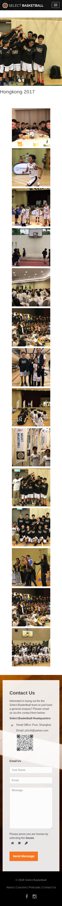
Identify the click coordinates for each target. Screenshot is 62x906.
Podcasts (34, 887)
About (10, 887)
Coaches (21, 887)
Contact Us (49, 887)
